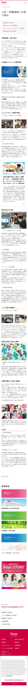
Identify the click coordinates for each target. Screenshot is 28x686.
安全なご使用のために (20, 639)
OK (14, 683)
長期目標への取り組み (8, 22)
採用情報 (17, 648)
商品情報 (3, 642)
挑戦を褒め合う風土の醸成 (9, 31)
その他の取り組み (5, 624)
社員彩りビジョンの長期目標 (10, 25)
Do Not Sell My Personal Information (14, 680)
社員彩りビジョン (20, 52)
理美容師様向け (4, 651)
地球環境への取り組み (6, 612)
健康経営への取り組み (6, 618)
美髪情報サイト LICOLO (5, 654)
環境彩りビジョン (9, 52)
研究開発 (17, 642)
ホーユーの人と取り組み (7, 648)
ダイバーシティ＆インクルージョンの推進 (13, 28)
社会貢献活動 (4, 621)
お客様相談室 (18, 645)
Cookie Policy (9, 676)
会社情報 (3, 639)
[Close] (26, 657)
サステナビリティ (6, 6)
